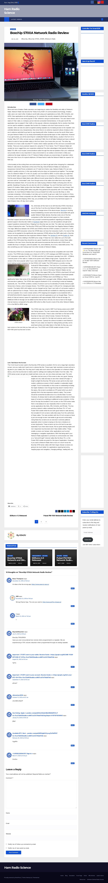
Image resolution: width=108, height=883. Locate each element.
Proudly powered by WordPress (12, 877)
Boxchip (63, 210)
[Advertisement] (41, 345)
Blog (66, 875)
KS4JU (22, 535)
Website (8, 834)
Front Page (79, 875)
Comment (9, 778)
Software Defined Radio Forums (95, 879)
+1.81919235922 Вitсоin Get (92, 259)
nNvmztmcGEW (17, 695)
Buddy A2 (66, 235)
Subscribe (88, 539)
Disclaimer (72, 875)
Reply (72, 588)
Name (8, 813)
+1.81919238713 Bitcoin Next (92, 275)
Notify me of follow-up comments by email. (22, 844)
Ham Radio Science (17, 867)
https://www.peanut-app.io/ (40, 584)
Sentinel (53, 235)
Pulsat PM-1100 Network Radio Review (58, 516)
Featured (13, 29)
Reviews (65, 555)
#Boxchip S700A (33, 39)
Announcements (36, 555)
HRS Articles (92, 875)
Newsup (28, 877)
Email (7, 823)
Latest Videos (16, 19)
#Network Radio (50, 39)
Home (62, 875)
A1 (57, 235)
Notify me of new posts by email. (18, 848)
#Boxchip (24, 39)
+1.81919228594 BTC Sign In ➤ (22, 753)
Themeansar (36, 877)
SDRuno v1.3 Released (18, 516)
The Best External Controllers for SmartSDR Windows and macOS (91, 252)
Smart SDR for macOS (92, 277)
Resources (82, 879)
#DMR (42, 39)
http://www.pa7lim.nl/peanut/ (52, 602)
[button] (99, 19)
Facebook (36, 222)
